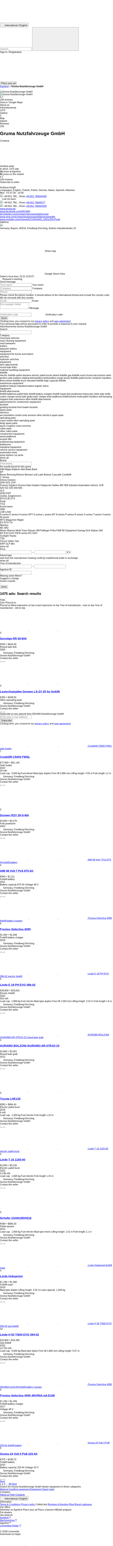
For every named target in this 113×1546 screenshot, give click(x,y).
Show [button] (22, 196)
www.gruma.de (8, 208)
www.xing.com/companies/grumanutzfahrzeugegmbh (27, 216)
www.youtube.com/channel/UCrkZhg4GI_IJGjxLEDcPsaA (30, 219)
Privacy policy (28, 1504)
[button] (56, 67)
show (4, 587)
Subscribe (6, 720)
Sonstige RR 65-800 (13, 638)
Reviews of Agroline (58, 1504)
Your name (38, 285)
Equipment (36, 1489)
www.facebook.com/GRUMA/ (15, 211)
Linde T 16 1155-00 (12, 1159)
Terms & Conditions (10, 1504)
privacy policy (42, 321)
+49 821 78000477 (35, 202)
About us (4, 1494)
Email (35, 301)
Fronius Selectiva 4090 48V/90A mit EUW (27, 1395)
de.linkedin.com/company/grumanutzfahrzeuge (24, 214)
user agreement (62, 321)
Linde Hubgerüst (11, 1276)
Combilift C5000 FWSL (15, 756)
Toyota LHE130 (10, 1098)
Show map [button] (50, 251)
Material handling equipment (15, 1489)
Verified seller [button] (7, 166)
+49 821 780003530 (36, 206)
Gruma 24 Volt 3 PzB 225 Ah (19, 1453)
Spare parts (48, 1489)
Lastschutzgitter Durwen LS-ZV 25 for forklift (30, 691)
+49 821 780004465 (36, 196)
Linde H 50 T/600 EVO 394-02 (19, 1334)
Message (34, 308)
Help (12, 1494)
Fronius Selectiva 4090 (15, 929)
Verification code (54, 314)
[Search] (55, 39)
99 (10, 1484)
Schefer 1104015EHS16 (15, 1218)
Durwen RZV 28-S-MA (14, 815)
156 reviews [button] (6, 99)
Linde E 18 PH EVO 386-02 (17, 984)
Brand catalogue (83, 1504)
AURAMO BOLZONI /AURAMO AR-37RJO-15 (29, 1045)
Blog (71, 1504)
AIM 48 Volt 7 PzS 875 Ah (16, 870)
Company (37, 288)
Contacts (20, 1494)
